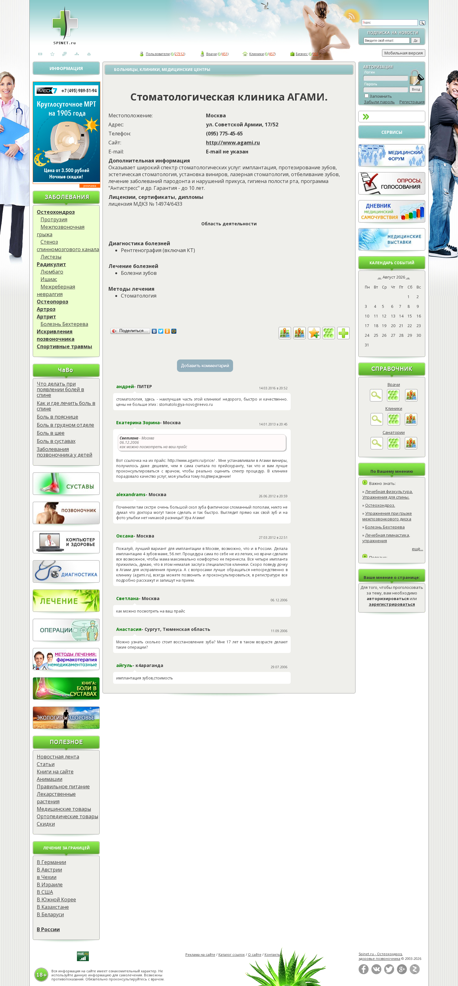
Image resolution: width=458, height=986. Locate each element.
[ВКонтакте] (154, 331)
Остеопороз (52, 301)
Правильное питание (63, 786)
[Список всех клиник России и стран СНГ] (394, 424)
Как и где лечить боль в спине (66, 406)
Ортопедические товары (67, 816)
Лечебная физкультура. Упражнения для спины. (387, 494)
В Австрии (49, 869)
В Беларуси (50, 914)
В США (45, 892)
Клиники (256, 53)
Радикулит (51, 264)
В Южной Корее (56, 899)
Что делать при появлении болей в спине (60, 389)
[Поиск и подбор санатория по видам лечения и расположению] (376, 448)
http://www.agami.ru (233, 142)
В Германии (51, 862)
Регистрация (412, 102)
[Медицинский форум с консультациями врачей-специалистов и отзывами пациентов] (391, 165)
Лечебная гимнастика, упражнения (386, 537)
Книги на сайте (55, 771)
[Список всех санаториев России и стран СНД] (394, 448)
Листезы (51, 256)
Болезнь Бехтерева (64, 324)
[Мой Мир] (174, 331)
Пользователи (158, 53)
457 (271, 53)
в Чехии (46, 877)
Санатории (394, 432)
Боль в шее (50, 433)
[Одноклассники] (167, 331)
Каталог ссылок (231, 954)
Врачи (211, 53)
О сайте (254, 954)
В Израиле (50, 884)
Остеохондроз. (380, 505)
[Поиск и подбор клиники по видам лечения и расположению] (376, 424)
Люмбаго (52, 271)
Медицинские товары (64, 808)
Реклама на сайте (200, 954)
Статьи (46, 764)
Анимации (49, 779)
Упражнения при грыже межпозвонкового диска (387, 516)
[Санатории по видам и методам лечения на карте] (411, 448)
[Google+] (402, 972)
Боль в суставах (56, 441)
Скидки (46, 823)
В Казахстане (53, 907)
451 (224, 53)
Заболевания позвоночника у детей (64, 452)
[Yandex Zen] (415, 972)
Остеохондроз (56, 212)
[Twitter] (161, 331)
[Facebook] (364, 972)
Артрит (46, 316)
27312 (179, 53)
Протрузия (54, 219)
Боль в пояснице (57, 416)
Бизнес (302, 53)
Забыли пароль (379, 102)
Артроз (46, 309)
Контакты (273, 954)
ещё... (417, 549)
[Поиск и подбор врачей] (376, 400)
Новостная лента (58, 756)
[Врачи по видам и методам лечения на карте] (411, 400)
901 (315, 53)
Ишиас (49, 279)
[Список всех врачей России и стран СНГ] (393, 400)
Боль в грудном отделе (65, 424)
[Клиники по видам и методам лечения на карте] (411, 424)
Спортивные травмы (64, 346)
